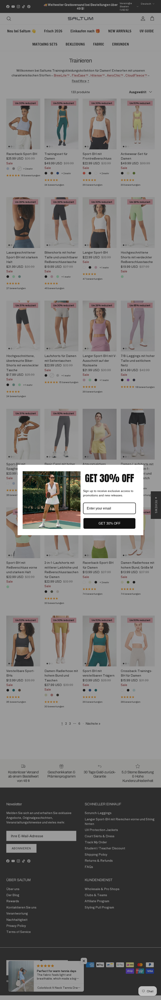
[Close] (138, 470)
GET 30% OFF (110, 523)
